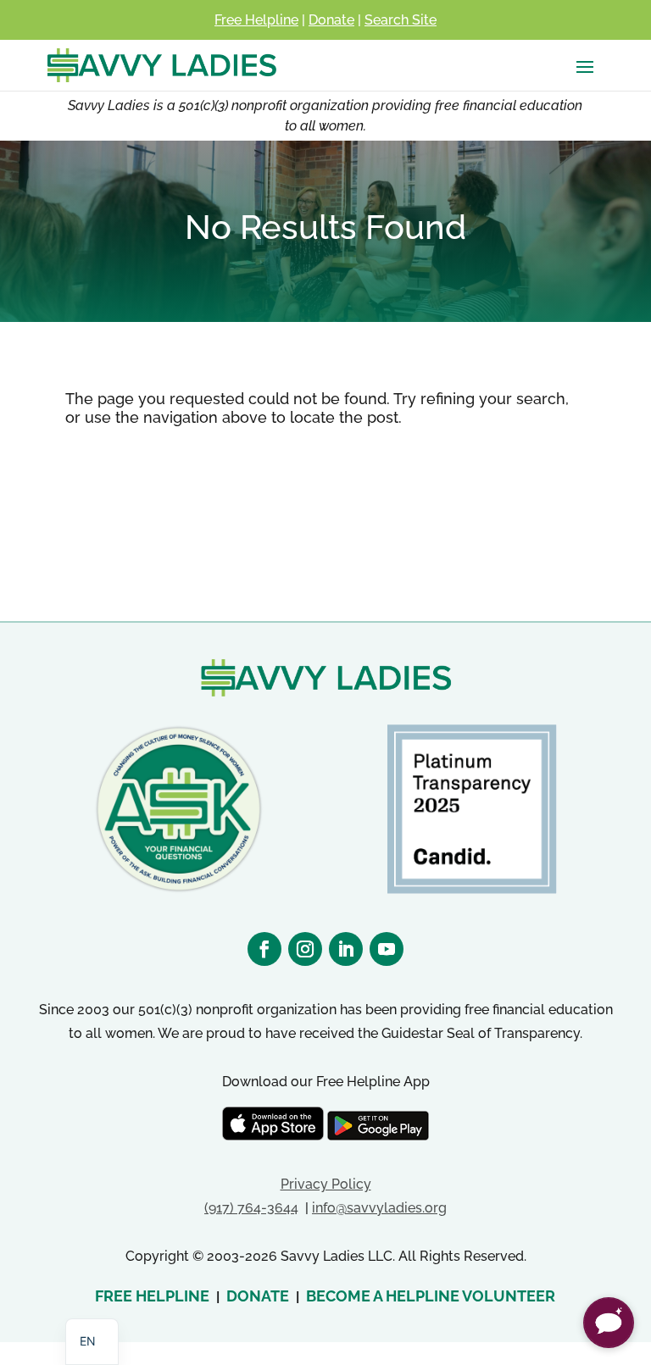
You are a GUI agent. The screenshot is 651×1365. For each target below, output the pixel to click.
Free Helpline (256, 20)
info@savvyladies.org (379, 1208)
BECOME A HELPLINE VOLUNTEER (430, 1296)
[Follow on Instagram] (305, 949)
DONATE (257, 1296)
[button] (608, 1322)
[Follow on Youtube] (386, 949)
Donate (331, 20)
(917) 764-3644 (251, 1208)
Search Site (400, 20)
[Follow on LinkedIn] (346, 949)
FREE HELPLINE (152, 1296)
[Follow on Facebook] (264, 949)
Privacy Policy (326, 1184)
